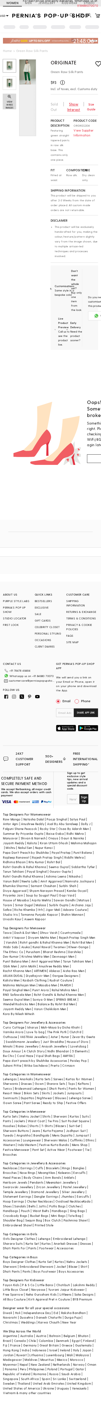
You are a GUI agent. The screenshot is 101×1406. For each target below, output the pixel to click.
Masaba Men (48, 985)
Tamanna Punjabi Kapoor (39, 914)
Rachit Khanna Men (17, 971)
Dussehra (26, 1317)
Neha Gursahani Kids (41, 1294)
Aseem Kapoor (35, 919)
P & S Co (28, 1285)
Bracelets (53, 1168)
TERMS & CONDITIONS (81, 618)
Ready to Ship (53, 1103)
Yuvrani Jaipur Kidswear (66, 1289)
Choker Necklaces (40, 1201)
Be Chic (8, 1055)
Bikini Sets (31, 1093)
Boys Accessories (71, 1271)
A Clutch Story (34, 1051)
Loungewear (32, 1140)
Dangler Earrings (46, 1196)
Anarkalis (26, 1079)
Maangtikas (46, 1172)
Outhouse (10, 1037)
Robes (22, 1126)
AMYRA (68, 1055)
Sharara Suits (13, 1243)
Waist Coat (36, 1121)
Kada (87, 1201)
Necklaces (10, 1168)
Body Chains (33, 1177)
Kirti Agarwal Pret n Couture (49, 1299)
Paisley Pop (78, 1060)
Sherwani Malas (55, 1140)
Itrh (40, 909)
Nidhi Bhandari (58, 1051)
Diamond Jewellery (45, 1192)
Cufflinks (76, 1140)
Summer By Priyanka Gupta (23, 833)
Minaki (8, 1046)
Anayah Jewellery (54, 1046)
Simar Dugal (24, 905)
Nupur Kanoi (44, 847)
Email (66, 701)
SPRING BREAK (66, 999)
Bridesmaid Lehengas (31, 1088)
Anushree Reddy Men (54, 966)
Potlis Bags (57, 1206)
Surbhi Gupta (59, 905)
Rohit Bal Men (82, 942)
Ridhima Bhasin (14, 862)
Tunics (7, 1088)
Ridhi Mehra (75, 833)
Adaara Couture (75, 909)
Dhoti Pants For (14, 1248)
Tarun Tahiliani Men (77, 961)
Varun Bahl (11, 881)
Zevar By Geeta (83, 1037)
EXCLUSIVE (42, 607)
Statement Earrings (17, 1196)
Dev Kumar (11, 956)
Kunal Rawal (41, 947)
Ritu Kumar (36, 862)
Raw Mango (12, 819)
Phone (85, 701)
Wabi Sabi (11, 947)
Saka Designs (84, 1294)
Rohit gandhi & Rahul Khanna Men (44, 942)
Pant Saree (32, 1103)
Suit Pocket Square (75, 1121)
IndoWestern (27, 1145)
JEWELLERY (46, 3)
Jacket (61, 1266)
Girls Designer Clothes (19, 1238)
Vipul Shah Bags (48, 1055)
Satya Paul (77, 819)
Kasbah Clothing (35, 980)
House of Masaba (16, 900)
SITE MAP (72, 642)
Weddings (28, 1322)
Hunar (65, 1037)
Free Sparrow (13, 1294)
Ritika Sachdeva (36, 1065)
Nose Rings (28, 1172)
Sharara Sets (56, 1083)
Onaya (53, 838)
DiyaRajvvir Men (38, 975)
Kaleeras (64, 1172)
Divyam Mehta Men (42, 937)
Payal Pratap (61, 852)
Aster (54, 1037)
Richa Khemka (24, 909)
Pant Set (38, 1149)
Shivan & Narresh (33, 838)
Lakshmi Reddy (84, 1285)
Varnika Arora (13, 1032)
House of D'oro (78, 1041)
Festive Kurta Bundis (54, 1145)
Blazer (73, 1266)
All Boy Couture (14, 1299)
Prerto (55, 1065)
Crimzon (68, 1065)
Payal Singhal (37, 871)
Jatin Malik (28, 966)
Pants (7, 1121)
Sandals (20, 1206)
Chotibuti (63, 1285)
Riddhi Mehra (74, 857)
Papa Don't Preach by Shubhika (26, 852)
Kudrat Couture (61, 980)
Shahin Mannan (72, 914)
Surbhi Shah (67, 886)
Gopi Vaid (66, 895)
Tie (87, 1149)
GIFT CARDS (43, 620)
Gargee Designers (65, 975)
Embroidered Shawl (17, 1225)
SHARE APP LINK (86, 712)
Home (7, 50)
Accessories (11, 1140)
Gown (39, 1083)
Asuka (25, 947)
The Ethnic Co (13, 952)
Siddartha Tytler (83, 867)
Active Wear (56, 1149)
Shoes (7, 1206)
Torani (7, 905)
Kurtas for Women (79, 1079)
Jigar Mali (53, 909)
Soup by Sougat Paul (41, 895)
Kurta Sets (43, 1079)
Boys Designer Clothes (19, 1261)
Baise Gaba (55, 833)
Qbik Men (10, 966)
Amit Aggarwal (51, 881)
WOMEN (12, 3)
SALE (38, 614)
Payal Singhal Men (16, 990)
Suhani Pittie (12, 1065)
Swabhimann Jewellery (23, 1041)
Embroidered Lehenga (69, 1238)
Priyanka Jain (13, 895)
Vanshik (11, 942)
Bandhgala (41, 1135)
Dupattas (27, 1098)
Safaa (7, 909)
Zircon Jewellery (48, 1187)
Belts (32, 1206)
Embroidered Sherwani (37, 1266)
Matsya (83, 900)
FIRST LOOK (11, 624)
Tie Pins (53, 1121)
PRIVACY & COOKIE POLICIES (79, 627)
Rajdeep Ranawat (16, 857)
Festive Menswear (16, 1149)
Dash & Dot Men (25, 932)
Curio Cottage (13, 1027)
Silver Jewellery (73, 1192)
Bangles (79, 1168)
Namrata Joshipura (79, 881)
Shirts (46, 1116)
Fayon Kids (11, 1285)
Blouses (60, 1098)
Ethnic (90, 1140)
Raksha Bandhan (73, 1313)
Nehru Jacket (30, 1116)
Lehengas (10, 1079)
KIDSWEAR (69, 3)
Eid (56, 1313)
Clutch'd (75, 1032)
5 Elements (80, 1051)
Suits (85, 1116)
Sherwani (60, 1116)
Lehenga (44, 1238)
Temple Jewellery (15, 1192)
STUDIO (89, 3)
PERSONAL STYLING (48, 633)
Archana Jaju (81, 905)
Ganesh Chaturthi (49, 1317)
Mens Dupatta (62, 1135)
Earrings (26, 1168)
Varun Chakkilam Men (50, 1009)
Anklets (69, 1177)
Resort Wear (12, 1093)
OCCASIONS (43, 640)
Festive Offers (76, 1103)
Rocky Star (48, 828)
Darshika (74, 952)
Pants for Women (81, 1088)
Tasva (7, 932)
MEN (28, 3)
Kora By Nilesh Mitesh (18, 1014)
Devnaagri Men (63, 956)
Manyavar (10, 838)
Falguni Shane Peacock (20, 828)
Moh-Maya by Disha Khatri (61, 1027)
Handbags (10, 1211)
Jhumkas (67, 1196)
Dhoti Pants (57, 1088)
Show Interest (73, 106)
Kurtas (74, 1116)
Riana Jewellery (27, 1046)
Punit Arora (40, 990)
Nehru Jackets (77, 1261)
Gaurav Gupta (60, 871)
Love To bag (35, 1032)
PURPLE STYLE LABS (16, 601)
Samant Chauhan (43, 886)
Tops (71, 1083)
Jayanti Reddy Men (17, 1009)
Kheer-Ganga (78, 947)
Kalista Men (11, 980)
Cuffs (39, 1168)
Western (9, 1145)
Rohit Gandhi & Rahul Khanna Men (59, 994)
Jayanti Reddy (13, 843)
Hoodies (9, 1126)
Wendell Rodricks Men (19, 1004)
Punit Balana (83, 852)
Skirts (46, 1093)
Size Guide (91, 107)
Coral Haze (25, 1055)
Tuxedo (8, 1135)
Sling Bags (77, 1211)
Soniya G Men (43, 999)
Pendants (36, 1182)
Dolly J (86, 824)
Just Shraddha (53, 1041)
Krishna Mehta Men (36, 956)
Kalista (32, 843)
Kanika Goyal (76, 890)
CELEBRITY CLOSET (47, 627)
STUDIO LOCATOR (14, 618)
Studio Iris (10, 914)
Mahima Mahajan (84, 843)
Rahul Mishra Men (64, 990)
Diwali (7, 1313)
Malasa (41, 905)
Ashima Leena (56, 876)
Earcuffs (79, 1172)
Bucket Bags (39, 1215)
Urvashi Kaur (12, 919)
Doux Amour (12, 1051)
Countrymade (70, 932)
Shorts (34, 1126)
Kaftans (83, 1083)
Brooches (10, 1154)
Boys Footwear (44, 1271)
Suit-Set (75, 1126)
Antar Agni (10, 824)
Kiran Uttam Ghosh (54, 843)
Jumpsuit (82, 1135)
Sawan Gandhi (65, 900)
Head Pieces (12, 1177)
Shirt (84, 1266)
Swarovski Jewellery (18, 1187)
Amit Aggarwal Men (45, 961)
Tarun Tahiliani (13, 871)
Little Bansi (45, 1285)
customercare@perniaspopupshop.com (32, 680)
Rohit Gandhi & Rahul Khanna (24, 867)
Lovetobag (78, 1046)
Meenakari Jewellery (61, 1182)
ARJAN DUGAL (13, 975)
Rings (66, 1168)
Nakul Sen (25, 847)
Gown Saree (12, 1103)
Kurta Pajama (53, 1130)
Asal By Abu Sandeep (62, 824)
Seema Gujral (59, 867)
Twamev (59, 947)
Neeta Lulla (29, 881)
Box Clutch (53, 1220)
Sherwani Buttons (16, 1130)
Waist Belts (41, 1211)
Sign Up (84, 799)
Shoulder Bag (13, 1220)
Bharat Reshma (54, 952)
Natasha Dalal (33, 819)
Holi (18, 1313)
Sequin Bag (33, 1220)
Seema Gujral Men (16, 999)
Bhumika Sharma (15, 886)
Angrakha (23, 1135)
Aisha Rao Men (73, 971)
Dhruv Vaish (48, 932)
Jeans (36, 1130)
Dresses (26, 1083)
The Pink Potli (57, 1032)
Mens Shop (80, 1145)
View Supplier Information (83, 133)
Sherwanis (10, 1083)
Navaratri (10, 1317)
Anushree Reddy (32, 824)
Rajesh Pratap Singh (47, 857)
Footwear (75, 1149)
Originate (63, 62)
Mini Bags (58, 1215)
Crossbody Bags (15, 1215)
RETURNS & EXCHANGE (81, 611)
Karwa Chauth (49, 1322)
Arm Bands (53, 1177)
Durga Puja (73, 1317)
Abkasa (54, 971)
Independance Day (37, 1313)
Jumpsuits (74, 1093)
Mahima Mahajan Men (19, 985)
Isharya (32, 1027)
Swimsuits (10, 1098)
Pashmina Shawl (76, 1220)
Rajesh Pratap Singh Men (77, 937)
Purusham (33, 952)
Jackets (58, 1093)
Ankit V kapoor (14, 937)
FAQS (70, 635)
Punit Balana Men (15, 961)
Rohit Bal (53, 862)
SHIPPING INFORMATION (75, 603)
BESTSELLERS (43, 601)
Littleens (66, 1294)
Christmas (10, 1322)
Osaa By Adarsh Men (73, 828)
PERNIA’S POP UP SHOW (14, 609)
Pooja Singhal (57, 819)
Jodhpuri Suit (76, 1130)
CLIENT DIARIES (45, 646)
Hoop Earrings (13, 1201)
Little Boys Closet (15, 1289)
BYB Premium (82, 1299)
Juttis (43, 1206)
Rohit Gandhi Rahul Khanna (23, 876)
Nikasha (75, 876)
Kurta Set (32, 1243)
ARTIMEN (40, 971)
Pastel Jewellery (74, 1187)
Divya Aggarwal (15, 890)
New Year (69, 1322)
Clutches (74, 1206)
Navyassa (38, 1289)
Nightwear (45, 1098)
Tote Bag (74, 1215)
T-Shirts (47, 1126)
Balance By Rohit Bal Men (56, 1004)
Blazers (60, 1126)
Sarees (58, 1079)
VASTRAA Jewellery (34, 1037)
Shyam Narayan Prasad (46, 890)
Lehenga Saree (79, 1098)
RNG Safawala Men (17, 994)
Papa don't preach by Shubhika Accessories (35, 1060)
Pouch (25, 1211)
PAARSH (65, 985)
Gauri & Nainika (72, 838)
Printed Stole (44, 1225)
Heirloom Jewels (15, 1182)
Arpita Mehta (41, 900)
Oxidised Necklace (69, 1201)
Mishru (10, 847)
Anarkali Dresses (65, 1243)
